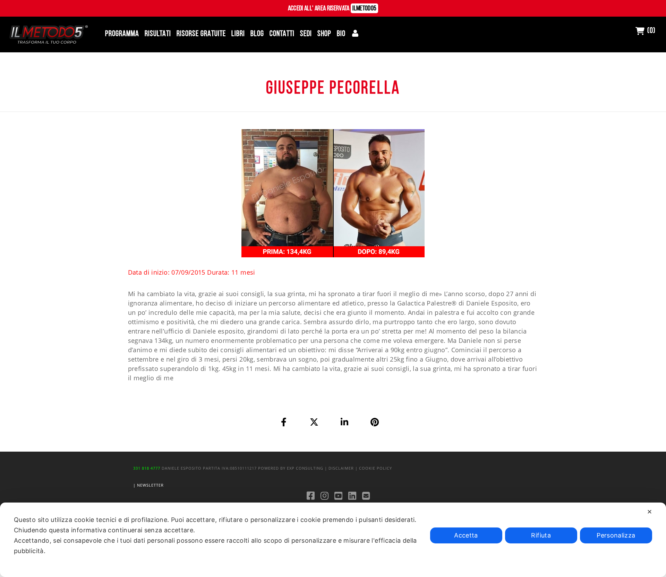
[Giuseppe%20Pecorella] (284, 422)
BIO (341, 34)
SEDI (306, 34)
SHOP (324, 34)
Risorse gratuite (201, 34)
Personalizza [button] (616, 535)
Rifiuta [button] (541, 535)
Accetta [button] (466, 535)
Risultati (158, 34)
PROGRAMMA (122, 34)
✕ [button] (649, 511)
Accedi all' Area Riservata (332, 8)
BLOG (257, 34)
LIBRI (238, 34)
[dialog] (333, 540)
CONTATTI (282, 34)
